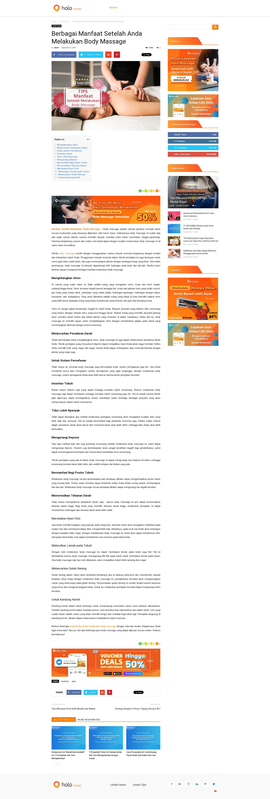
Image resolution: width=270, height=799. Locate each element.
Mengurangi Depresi (67, 159)
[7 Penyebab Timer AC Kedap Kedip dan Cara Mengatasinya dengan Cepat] (106, 738)
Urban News (118, 784)
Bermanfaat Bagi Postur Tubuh (72, 162)
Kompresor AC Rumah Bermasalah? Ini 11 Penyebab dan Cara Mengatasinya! (68, 755)
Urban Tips (65, 21)
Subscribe (211, 154)
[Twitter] (214, 784)
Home (113, 7)
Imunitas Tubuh (64, 154)
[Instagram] (188, 784)
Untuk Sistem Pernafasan (69, 151)
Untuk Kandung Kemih (69, 177)
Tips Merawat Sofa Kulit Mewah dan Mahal (73, 708)
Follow (212, 141)
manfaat (64, 681)
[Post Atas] (106, 210)
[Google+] (180, 784)
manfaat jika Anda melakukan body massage (93, 626)
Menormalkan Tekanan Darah (71, 165)
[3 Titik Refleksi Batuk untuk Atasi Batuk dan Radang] (174, 228)
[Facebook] (171, 784)
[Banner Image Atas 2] (193, 105)
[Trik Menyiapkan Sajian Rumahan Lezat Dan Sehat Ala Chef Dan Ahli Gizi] (174, 241)
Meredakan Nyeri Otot (68, 168)
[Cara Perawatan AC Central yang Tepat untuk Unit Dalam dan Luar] (143, 738)
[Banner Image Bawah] (106, 663)
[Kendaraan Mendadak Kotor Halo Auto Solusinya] (174, 216)
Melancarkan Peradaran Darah (72, 148)
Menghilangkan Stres (67, 145)
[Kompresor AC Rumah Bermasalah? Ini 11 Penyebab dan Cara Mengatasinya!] (69, 738)
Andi (56, 47)
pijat (74, 681)
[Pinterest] (205, 784)
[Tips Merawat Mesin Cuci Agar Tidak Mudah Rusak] (193, 192)
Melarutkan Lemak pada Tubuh (73, 171)
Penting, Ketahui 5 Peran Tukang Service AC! (137, 708)
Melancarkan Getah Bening (71, 174)
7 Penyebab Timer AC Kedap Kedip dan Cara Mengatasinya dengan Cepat (105, 755)
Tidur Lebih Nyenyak (67, 157)
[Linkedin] (197, 784)
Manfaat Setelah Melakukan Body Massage (76, 229)
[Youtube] (215, 791)
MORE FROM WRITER (89, 719)
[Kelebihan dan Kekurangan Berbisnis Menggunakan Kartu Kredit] (174, 253)
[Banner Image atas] (193, 70)
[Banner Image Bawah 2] (193, 334)
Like (214, 134)
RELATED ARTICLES (63, 719)
